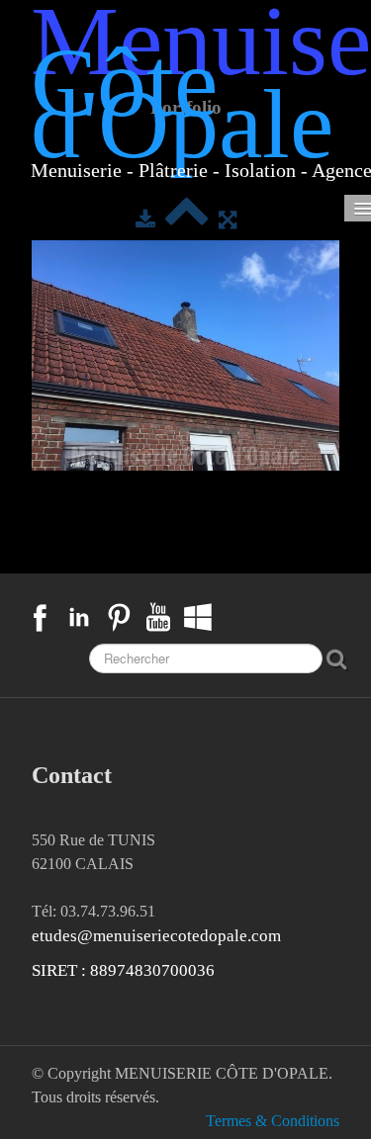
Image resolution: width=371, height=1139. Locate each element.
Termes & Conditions (272, 1120)
